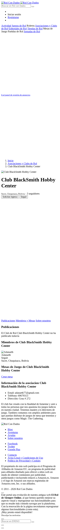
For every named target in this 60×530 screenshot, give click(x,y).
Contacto (12, 455)
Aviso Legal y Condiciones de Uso (25, 457)
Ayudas (11, 435)
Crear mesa (7, 376)
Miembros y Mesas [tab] (25, 320)
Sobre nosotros (15, 438)
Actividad (6, 25)
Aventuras (13, 432)
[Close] (2, 492)
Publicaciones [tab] (8, 320)
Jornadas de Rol (32, 31)
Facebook (13, 443)
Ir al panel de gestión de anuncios (15, 95)
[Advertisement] (30, 63)
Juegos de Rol (19, 25)
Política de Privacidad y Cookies (24, 460)
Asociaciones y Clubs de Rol (22, 163)
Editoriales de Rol (18, 28)
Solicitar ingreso (10, 197)
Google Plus (14, 449)
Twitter (11, 446)
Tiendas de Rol (35, 28)
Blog (10, 429)
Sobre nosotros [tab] (43, 320)
